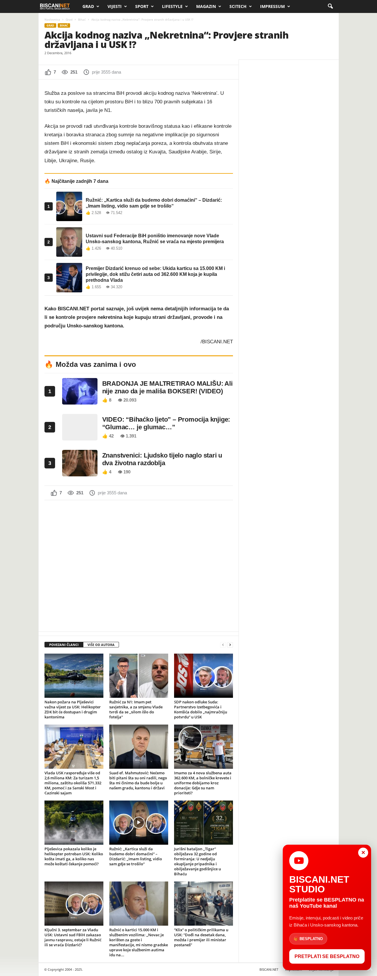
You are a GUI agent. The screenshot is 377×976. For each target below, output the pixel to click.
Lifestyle (172, 6)
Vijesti (115, 6)
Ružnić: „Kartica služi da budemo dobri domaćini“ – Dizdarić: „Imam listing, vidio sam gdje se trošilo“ (135, 856)
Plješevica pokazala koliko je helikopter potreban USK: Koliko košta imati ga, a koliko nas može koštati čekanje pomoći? (73, 856)
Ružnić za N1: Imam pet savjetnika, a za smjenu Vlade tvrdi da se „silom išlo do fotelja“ (136, 709)
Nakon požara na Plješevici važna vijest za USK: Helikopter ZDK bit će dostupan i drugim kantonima (72, 709)
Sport (141, 6)
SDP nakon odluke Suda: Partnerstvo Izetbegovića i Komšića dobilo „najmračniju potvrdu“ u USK (200, 709)
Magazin (206, 6)
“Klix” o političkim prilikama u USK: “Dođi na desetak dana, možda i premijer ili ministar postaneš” (201, 937)
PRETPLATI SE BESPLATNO (327, 956)
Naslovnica (52, 19)
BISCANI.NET (268, 969)
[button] (330, 6)
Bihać (82, 19)
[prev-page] (223, 645)
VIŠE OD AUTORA (101, 644)
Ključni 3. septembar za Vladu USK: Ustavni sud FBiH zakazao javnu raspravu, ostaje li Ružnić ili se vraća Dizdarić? (72, 937)
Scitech (238, 6)
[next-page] (230, 645)
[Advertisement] (138, 565)
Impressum (272, 6)
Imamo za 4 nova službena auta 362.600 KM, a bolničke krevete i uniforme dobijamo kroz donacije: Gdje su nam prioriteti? (203, 783)
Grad (88, 6)
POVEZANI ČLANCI (64, 644)
